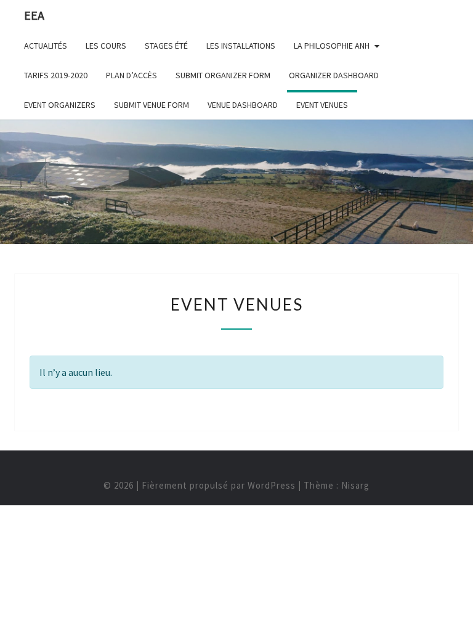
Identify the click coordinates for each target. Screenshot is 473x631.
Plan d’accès (131, 75)
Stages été (166, 45)
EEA (34, 15)
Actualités (45, 45)
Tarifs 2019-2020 (55, 75)
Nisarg (355, 485)
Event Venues (322, 104)
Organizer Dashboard (334, 75)
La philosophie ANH (332, 45)
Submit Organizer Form (223, 75)
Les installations (240, 45)
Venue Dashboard (243, 104)
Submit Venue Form (151, 104)
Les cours (106, 45)
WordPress (272, 485)
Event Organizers (59, 104)
